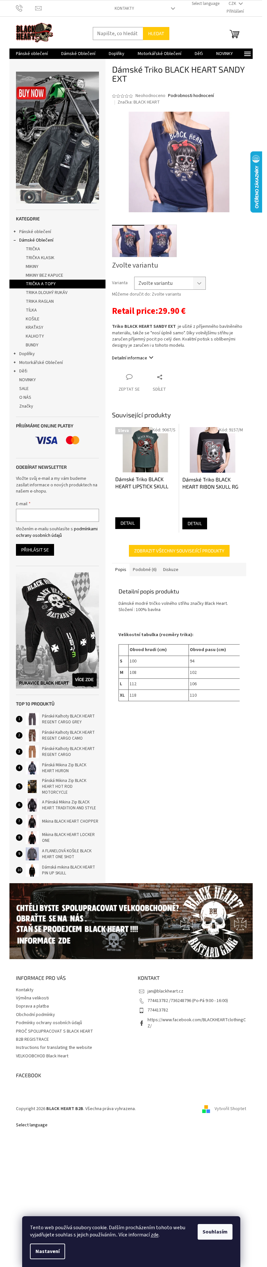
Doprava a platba (32, 1006)
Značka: (139, 102)
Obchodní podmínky (35, 1014)
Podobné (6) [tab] (145, 569)
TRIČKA (33, 249)
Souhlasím (215, 1231)
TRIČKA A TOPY (41, 284)
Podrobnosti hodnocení (191, 96)
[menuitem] (31, 54)
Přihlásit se (35, 549)
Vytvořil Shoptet (230, 1109)
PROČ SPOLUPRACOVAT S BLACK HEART (54, 1031)
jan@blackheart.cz (165, 991)
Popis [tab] (120, 569)
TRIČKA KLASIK (40, 258)
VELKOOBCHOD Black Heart (42, 1056)
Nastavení (47, 1251)
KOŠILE (32, 319)
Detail (127, 523)
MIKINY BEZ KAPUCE (44, 275)
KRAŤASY (34, 327)
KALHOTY (35, 336)
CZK (233, 4)
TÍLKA (31, 310)
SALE (24, 388)
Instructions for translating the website (54, 1047)
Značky (26, 406)
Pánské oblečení (35, 232)
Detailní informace (129, 358)
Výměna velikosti (32, 998)
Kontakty (124, 8)
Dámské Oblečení (36, 240)
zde (155, 1234)
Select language (205, 4)
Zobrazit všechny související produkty (179, 550)
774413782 (158, 1010)
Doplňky (27, 354)
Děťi (23, 371)
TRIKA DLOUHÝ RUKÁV (46, 292)
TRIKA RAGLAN (40, 301)
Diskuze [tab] (170, 569)
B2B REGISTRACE (32, 1039)
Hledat (156, 33)
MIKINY (32, 266)
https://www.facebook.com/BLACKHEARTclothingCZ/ (197, 1023)
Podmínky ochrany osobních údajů (49, 1023)
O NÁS (25, 397)
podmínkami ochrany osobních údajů (57, 532)
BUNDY (32, 345)
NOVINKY (27, 380)
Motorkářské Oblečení (41, 362)
